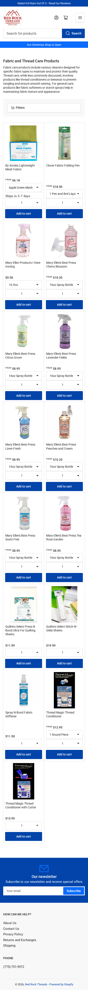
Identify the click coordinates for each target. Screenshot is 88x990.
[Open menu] (80, 17)
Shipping (9, 945)
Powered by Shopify (61, 984)
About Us (9, 923)
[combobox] (44, 33)
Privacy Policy (13, 934)
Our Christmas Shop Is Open (44, 44)
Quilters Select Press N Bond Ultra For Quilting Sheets (20, 630)
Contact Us (11, 929)
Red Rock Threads (36, 984)
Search (76, 33)
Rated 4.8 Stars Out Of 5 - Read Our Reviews (44, 3)
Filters (20, 107)
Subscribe (74, 891)
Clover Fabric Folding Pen (63, 165)
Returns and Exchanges (19, 940)
